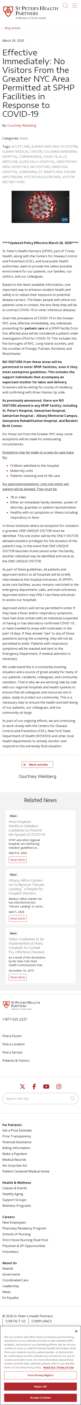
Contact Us (16, 1321)
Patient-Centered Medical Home (25, 1171)
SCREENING (28, 172)
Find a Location (13, 1044)
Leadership (10, 1286)
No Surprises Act (14, 1165)
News (24, 138)
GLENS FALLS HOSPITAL (37, 162)
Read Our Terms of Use (58, 1367)
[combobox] (40, 1098)
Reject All (40, 1386)
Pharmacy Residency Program (24, 1228)
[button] (75, 4)
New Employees (14, 1222)
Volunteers (10, 1252)
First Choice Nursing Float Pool (25, 1240)
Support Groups (14, 1200)
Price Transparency (16, 1136)
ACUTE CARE (20, 146)
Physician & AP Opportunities (23, 1246)
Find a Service (12, 1052)
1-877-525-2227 (14, 1019)
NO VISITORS (40, 167)
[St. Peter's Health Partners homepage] (30, 20)
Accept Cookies (40, 1397)
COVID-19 (50, 156)
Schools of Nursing (16, 1234)
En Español (10, 1298)
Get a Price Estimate (17, 1130)
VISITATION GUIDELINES (42, 177)
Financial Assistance (16, 1142)
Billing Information (16, 1148)
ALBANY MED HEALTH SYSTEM (54, 146)
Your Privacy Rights (40, 1375)
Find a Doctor (12, 1036)
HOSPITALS (20, 167)
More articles (37, 764)
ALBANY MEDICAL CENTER (22, 151)
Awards (7, 1268)
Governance (11, 1274)
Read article (40, 838)
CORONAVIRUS (30, 156)
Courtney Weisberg (21, 125)
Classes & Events (14, 1188)
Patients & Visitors (15, 1060)
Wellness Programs (16, 1206)
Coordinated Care (15, 1280)
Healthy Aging (12, 1194)
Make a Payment (14, 1154)
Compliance (42, 1321)
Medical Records (14, 1159)
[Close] (76, 1331)
